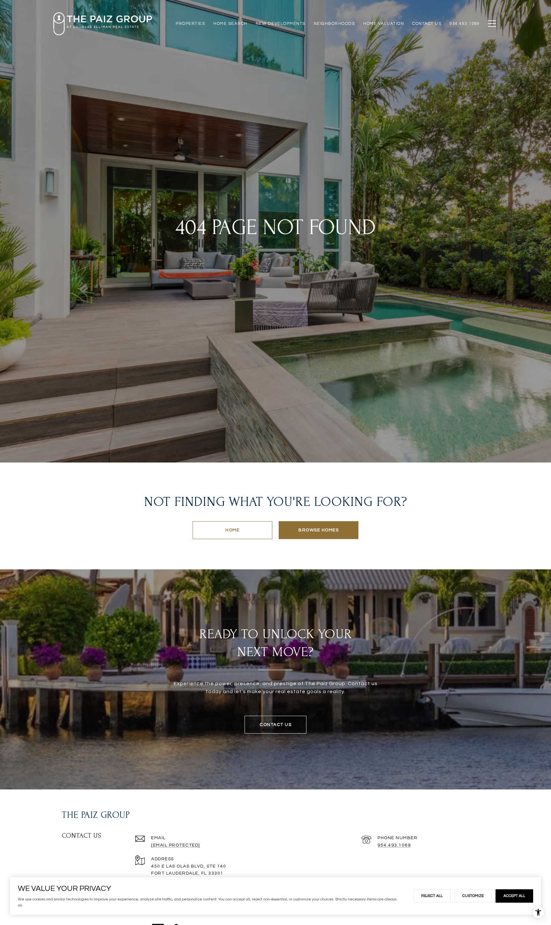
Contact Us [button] (275, 724)
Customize (473, 896)
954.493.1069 (394, 845)
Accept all (514, 896)
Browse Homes (318, 530)
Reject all (432, 896)
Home (232, 530)
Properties (190, 23)
